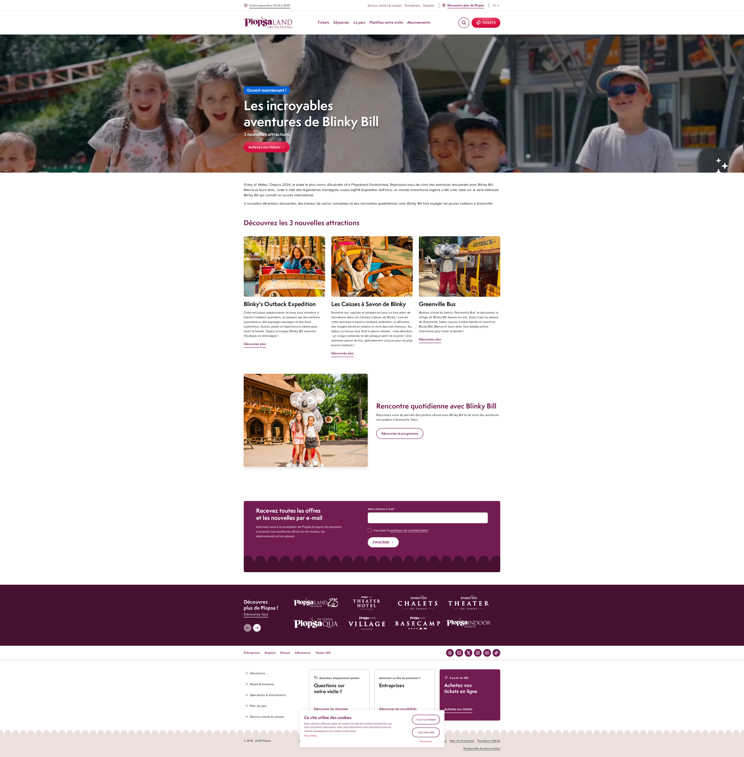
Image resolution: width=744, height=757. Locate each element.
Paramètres (426, 741)
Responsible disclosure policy (481, 748)
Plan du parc (258, 706)
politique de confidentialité (409, 530)
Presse (285, 653)
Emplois (428, 5)
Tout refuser (426, 732)
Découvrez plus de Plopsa (465, 5)
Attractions (257, 673)
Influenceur (303, 653)
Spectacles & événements (268, 695)
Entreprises (412, 5)
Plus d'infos (310, 735)
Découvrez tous (256, 614)
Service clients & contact (385, 5)
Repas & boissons (262, 684)
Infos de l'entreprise (462, 741)
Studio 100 (323, 653)
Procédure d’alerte (488, 741)
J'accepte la (400, 530)
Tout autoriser (426, 719)
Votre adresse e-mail (381, 509)
